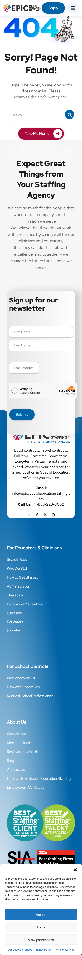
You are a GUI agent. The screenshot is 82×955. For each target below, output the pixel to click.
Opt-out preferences (20, 949)
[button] (75, 869)
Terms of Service (64, 949)
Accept (41, 914)
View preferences (41, 939)
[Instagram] (53, 515)
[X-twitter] (29, 515)
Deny (41, 927)
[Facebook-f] (37, 515)
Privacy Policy (43, 949)
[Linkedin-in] (45, 515)
